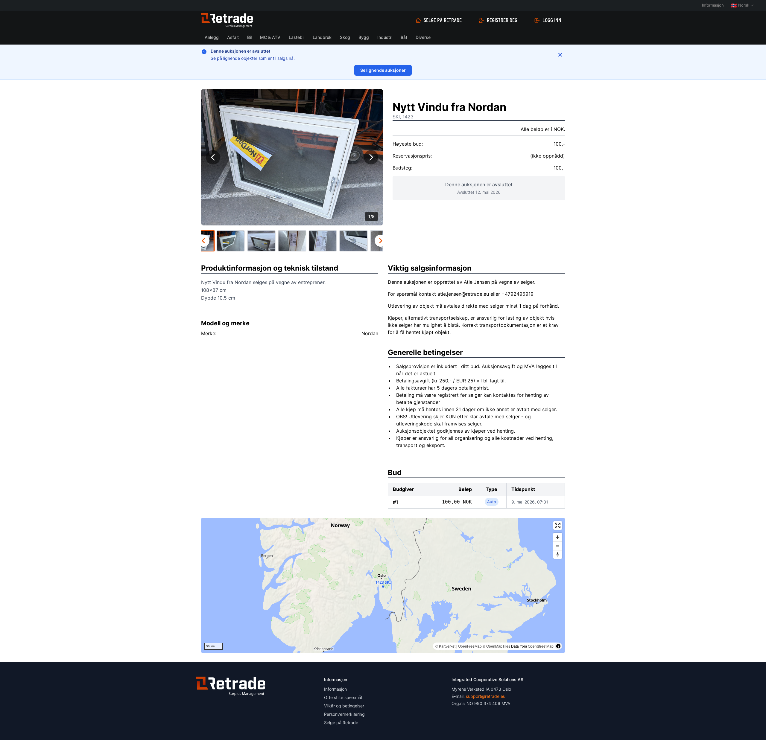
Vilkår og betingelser (344, 705)
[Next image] (371, 157)
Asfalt (233, 37)
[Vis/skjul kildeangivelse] (558, 646)
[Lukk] (560, 54)
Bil (249, 37)
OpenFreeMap (470, 646)
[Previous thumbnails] (203, 241)
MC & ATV (270, 37)
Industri (384, 37)
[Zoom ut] (557, 545)
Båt (404, 37)
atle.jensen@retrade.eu (463, 294)
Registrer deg (502, 20)
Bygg (363, 37)
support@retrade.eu (485, 696)
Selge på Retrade (443, 20)
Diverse (423, 37)
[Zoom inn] (557, 537)
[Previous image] (213, 157)
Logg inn (551, 20)
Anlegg (212, 37)
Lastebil (296, 37)
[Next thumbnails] (381, 241)
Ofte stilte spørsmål (343, 697)
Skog (345, 37)
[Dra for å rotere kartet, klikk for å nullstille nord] (557, 554)
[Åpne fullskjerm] (557, 525)
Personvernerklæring (344, 714)
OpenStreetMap (541, 646)
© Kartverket (445, 646)
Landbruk (322, 37)
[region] (383, 585)
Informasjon (713, 5)
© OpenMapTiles (496, 646)
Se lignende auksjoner (383, 70)
